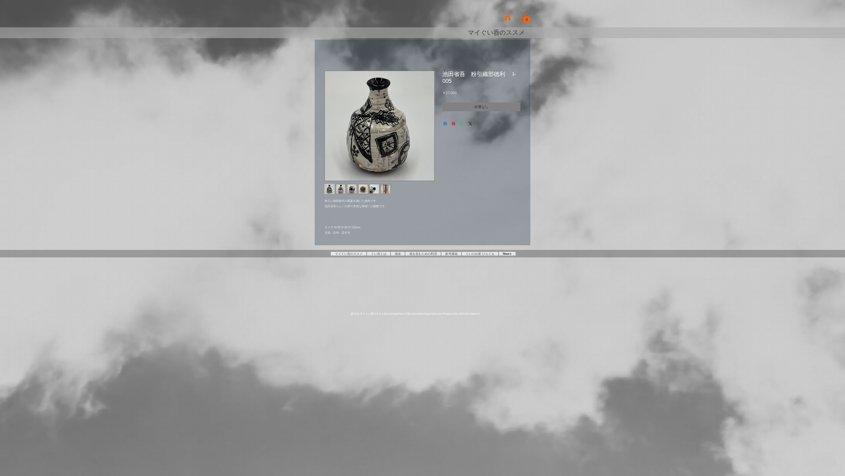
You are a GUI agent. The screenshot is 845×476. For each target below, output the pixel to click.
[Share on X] (470, 124)
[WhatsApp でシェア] (462, 124)
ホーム (330, 55)
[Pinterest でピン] (453, 124)
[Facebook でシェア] (445, 124)
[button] (527, 18)
